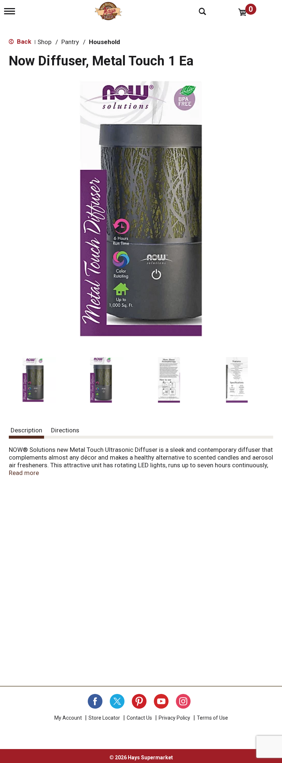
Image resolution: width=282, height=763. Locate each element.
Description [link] (26, 430)
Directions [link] (65, 430)
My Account (68, 718)
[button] (33, 380)
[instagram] (183, 701)
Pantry (70, 42)
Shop (44, 42)
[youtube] (161, 701)
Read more (24, 472)
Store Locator (104, 718)
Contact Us (139, 718)
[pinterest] (139, 701)
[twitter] (117, 701)
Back (23, 41)
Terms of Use (212, 718)
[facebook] (95, 701)
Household (104, 42)
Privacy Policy (174, 718)
